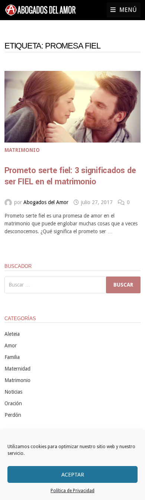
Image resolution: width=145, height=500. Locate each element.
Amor (10, 346)
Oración (13, 403)
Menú (128, 9)
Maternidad (17, 369)
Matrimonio (22, 150)
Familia (12, 357)
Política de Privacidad (72, 490)
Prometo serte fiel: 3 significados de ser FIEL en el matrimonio (70, 176)
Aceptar (72, 474)
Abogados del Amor (45, 202)
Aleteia (12, 334)
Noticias (13, 392)
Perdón (12, 415)
